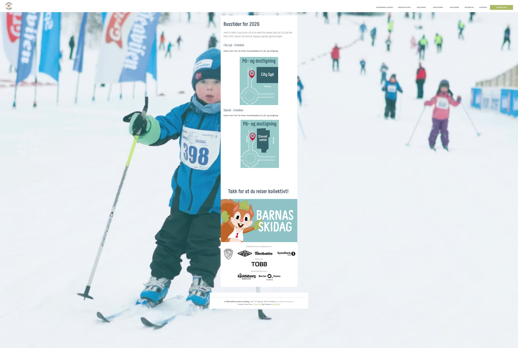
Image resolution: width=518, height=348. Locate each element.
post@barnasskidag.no (285, 302)
